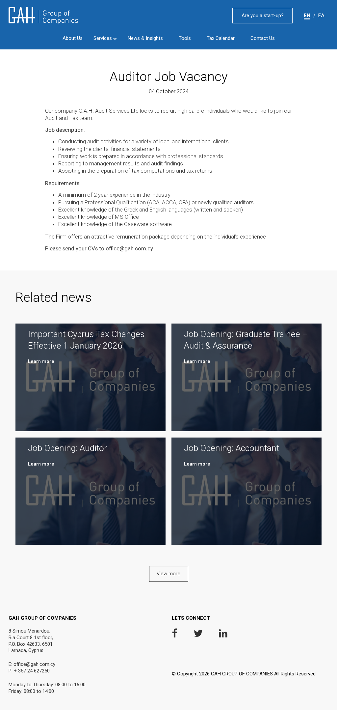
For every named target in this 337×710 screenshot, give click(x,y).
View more (168, 574)
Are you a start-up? (263, 15)
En (307, 15)
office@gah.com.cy (129, 248)
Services (103, 38)
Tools (185, 38)
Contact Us (262, 38)
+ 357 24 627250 (32, 671)
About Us (73, 38)
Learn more (41, 361)
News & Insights (145, 38)
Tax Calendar (221, 38)
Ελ (321, 15)
